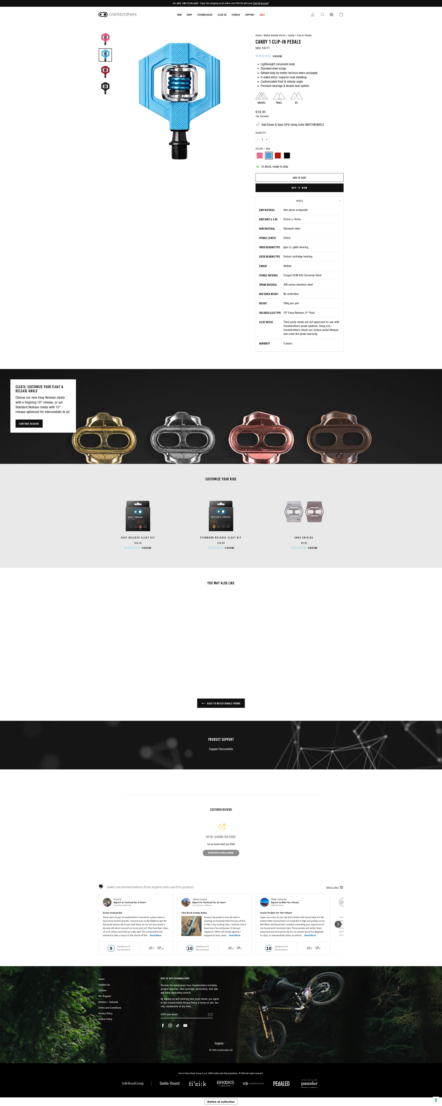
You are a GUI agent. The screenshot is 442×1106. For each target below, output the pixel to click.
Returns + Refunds (108, 1001)
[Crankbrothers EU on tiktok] (178, 1025)
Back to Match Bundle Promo (223, 703)
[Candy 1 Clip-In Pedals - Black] (134, 665)
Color (263, 148)
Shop (189, 14)
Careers (102, 990)
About (101, 979)
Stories (236, 14)
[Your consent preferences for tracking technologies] (436, 1100)
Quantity (261, 132)
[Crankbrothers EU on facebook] (163, 1025)
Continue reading (29, 423)
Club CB (222, 14)
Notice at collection (221, 1101)
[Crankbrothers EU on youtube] (185, 1025)
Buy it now (300, 187)
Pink (259, 155)
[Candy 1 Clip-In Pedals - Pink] (120, 665)
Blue (268, 155)
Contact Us (104, 984)
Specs (299, 201)
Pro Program (104, 996)
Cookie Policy (105, 1019)
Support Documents (221, 749)
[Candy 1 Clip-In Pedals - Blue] (125, 665)
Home (259, 35)
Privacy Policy (105, 1013)
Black (287, 155)
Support (250, 14)
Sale (262, 14)
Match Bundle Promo (275, 35)
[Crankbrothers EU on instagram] (170, 1025)
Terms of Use (207, 1002)
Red (277, 155)
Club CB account (260, 3)
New (179, 14)
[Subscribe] (210, 1014)
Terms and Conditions (109, 1007)
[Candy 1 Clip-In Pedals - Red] (130, 665)
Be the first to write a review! (221, 852)
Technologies (205, 14)
